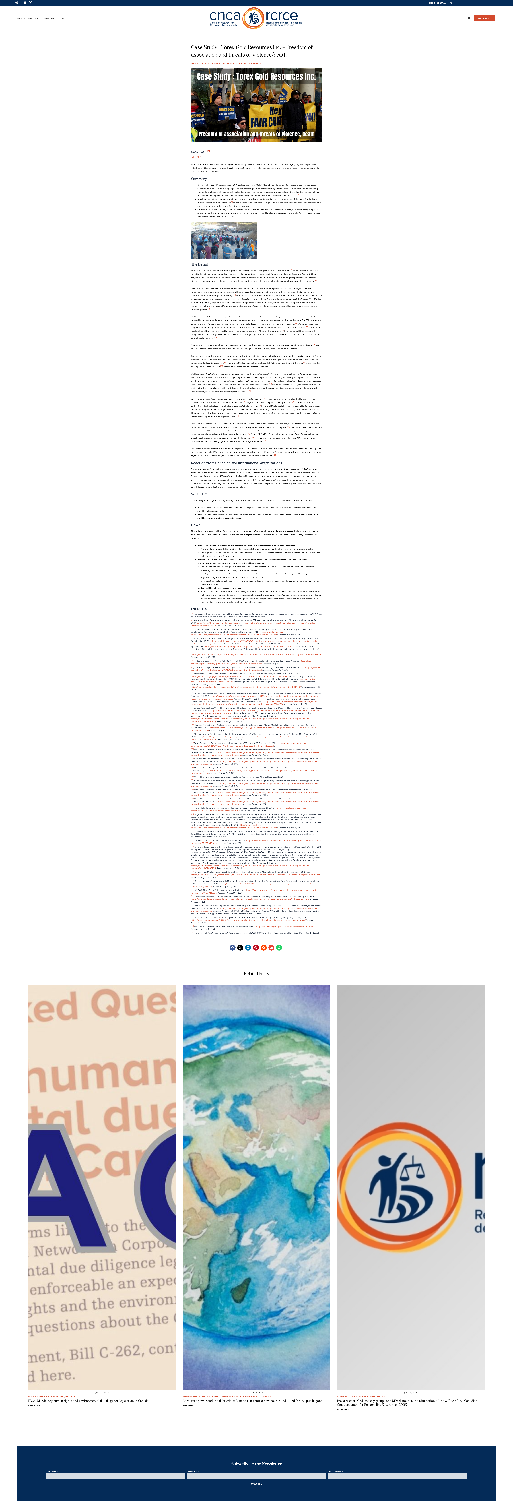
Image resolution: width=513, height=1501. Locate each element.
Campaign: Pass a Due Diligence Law (229, 63)
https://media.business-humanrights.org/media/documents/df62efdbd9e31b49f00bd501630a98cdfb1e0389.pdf (237, 633)
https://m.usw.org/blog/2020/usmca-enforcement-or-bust (285, 926)
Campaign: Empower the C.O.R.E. (353, 1397)
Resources (49, 18)
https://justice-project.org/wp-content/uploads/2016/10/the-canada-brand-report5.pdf (253, 662)
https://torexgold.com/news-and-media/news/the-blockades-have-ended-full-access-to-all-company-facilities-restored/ (250, 899)
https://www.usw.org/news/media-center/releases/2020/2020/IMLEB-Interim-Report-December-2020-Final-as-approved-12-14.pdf (255, 874)
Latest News (264, 1397)
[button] (469, 18)
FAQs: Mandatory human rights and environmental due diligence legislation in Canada (88, 1401)
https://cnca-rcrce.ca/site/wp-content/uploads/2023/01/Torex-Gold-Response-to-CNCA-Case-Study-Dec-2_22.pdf (249, 744)
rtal (443, 3)
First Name (51, 1471)
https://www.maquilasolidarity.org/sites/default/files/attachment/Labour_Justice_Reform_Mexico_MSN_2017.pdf (246, 687)
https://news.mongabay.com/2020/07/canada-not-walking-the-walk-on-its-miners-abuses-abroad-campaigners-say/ (248, 920)
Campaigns (33, 18)
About (20, 18)
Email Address (334, 1471)
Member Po (435, 3)
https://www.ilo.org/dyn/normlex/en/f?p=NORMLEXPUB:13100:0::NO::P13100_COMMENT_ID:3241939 (240, 676)
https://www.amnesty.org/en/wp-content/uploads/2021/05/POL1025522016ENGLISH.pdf (247, 646)
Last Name (192, 1471)
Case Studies (254, 63)
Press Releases (377, 1397)
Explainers (70, 1397)
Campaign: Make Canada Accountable (202, 1397)
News (61, 18)
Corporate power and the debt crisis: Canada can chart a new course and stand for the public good (252, 1401)
